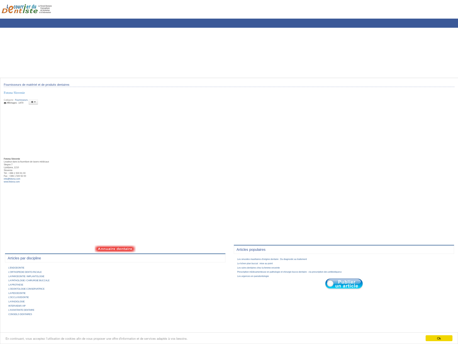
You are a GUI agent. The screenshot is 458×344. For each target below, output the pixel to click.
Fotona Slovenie (16, 94)
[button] (33, 104)
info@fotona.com (13, 185)
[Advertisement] (108, 53)
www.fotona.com (13, 188)
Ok (439, 338)
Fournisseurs (21, 102)
